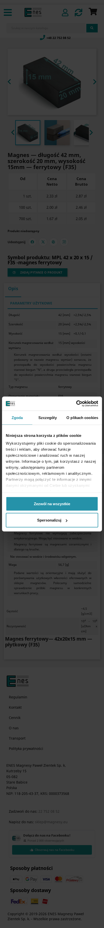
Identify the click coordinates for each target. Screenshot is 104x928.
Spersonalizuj (49, 520)
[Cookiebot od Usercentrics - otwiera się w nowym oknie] (76, 403)
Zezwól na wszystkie (52, 503)
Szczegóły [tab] (47, 417)
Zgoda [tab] (17, 417)
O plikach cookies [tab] (82, 417)
